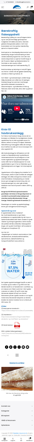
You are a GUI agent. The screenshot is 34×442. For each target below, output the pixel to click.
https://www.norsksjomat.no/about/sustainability (17, 311)
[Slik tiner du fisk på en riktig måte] (8, 355)
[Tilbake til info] (17, 355)
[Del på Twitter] (10, 347)
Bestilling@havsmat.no (23, 2)
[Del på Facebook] (6, 347)
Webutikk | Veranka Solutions (23, 435)
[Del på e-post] (27, 347)
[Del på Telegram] (23, 347)
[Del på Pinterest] (15, 347)
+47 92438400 (9, 2)
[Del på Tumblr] (19, 347)
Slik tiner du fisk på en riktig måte (17, 393)
